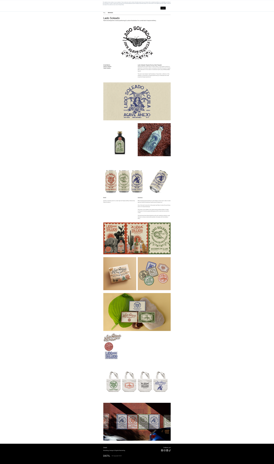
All (104, 12)
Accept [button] (163, 8)
